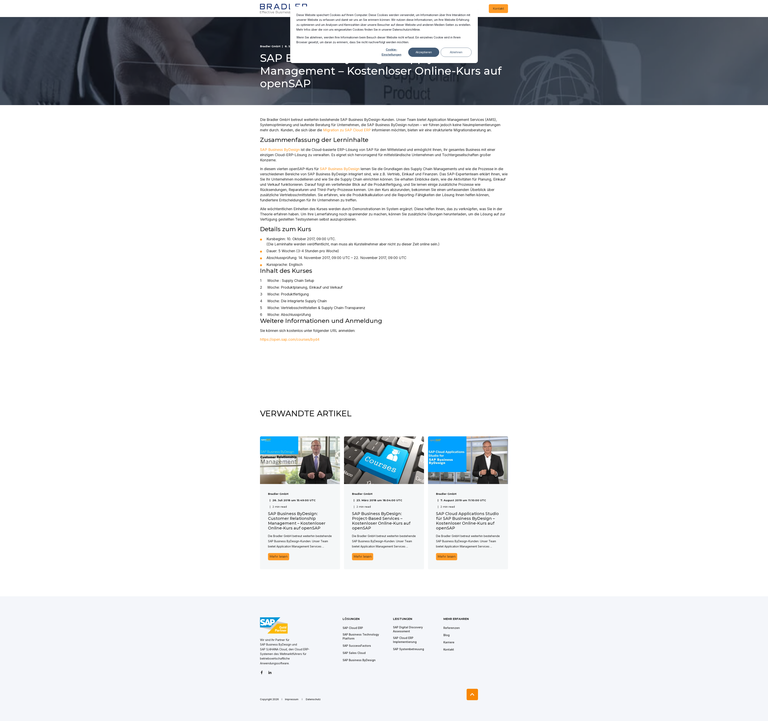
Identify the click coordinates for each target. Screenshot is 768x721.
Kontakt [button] (498, 8)
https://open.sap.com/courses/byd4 (289, 339)
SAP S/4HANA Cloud (273, 649)
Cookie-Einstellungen (391, 52)
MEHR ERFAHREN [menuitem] (456, 619)
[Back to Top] (472, 694)
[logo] (274, 625)
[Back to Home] (284, 8)
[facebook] (263, 672)
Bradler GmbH (270, 46)
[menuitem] (365, 621)
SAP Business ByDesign (280, 150)
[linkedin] (270, 672)
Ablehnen (456, 52)
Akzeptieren (424, 52)
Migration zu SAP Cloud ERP (347, 130)
